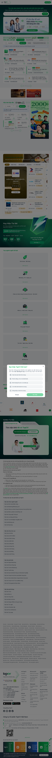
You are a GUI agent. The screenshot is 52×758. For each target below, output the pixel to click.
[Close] (43, 366)
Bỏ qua (17, 394)
